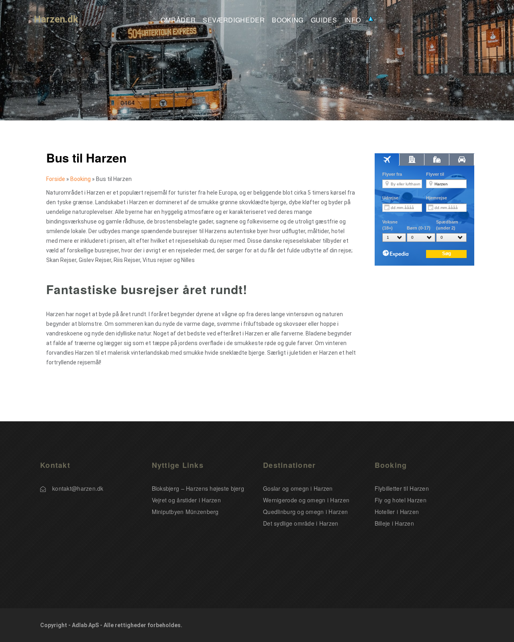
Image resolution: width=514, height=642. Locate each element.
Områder (178, 20)
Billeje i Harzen (394, 523)
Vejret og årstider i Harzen (186, 500)
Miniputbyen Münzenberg (185, 512)
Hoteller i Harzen (397, 512)
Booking (287, 20)
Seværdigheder (234, 20)
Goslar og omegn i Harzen (298, 488)
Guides (324, 20)
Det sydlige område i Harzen (301, 523)
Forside (55, 179)
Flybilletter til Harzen (402, 488)
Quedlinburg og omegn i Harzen (305, 512)
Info (353, 20)
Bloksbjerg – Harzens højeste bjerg (198, 488)
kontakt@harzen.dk (78, 488)
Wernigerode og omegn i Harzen (306, 500)
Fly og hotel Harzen (400, 500)
